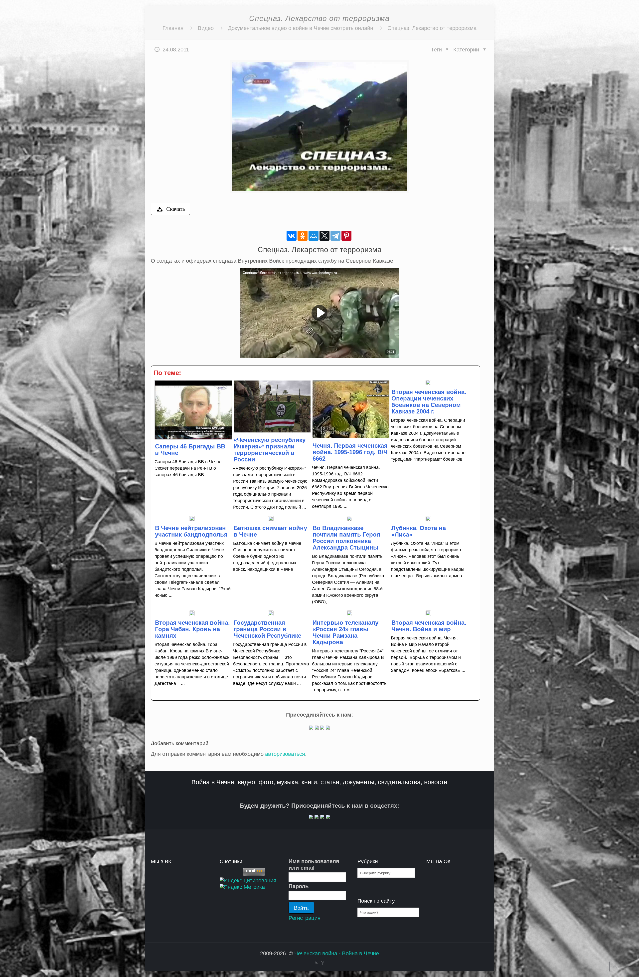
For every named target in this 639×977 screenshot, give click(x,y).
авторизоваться (285, 754)
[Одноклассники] (303, 236)
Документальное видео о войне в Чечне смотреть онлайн (300, 28)
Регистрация (304, 918)
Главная (172, 28)
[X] (324, 236)
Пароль (299, 886)
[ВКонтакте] (292, 236)
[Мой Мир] (314, 236)
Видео (206, 28)
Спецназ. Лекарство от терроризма (432, 28)
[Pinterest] (346, 236)
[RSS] (316, 963)
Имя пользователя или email (314, 864)
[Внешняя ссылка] (311, 728)
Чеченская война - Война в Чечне (336, 953)
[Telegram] (335, 236)
